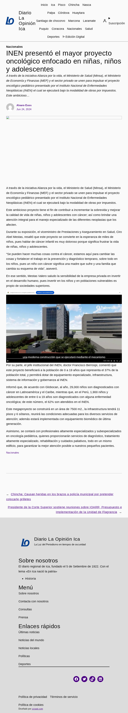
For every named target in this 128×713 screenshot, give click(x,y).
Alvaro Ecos (24, 105)
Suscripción (116, 23)
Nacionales (14, 46)
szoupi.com (37, 709)
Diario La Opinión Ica (27, 20)
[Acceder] (104, 21)
